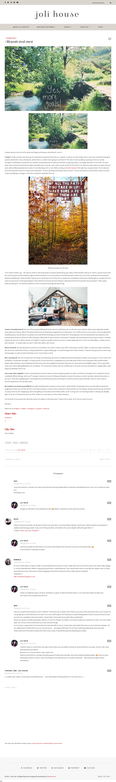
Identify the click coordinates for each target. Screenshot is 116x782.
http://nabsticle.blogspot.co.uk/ (24, 577)
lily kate (21, 450)
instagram (30, 409)
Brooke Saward (71, 168)
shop (100, 27)
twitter (24, 409)
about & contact (21, 27)
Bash (16, 519)
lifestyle (84, 27)
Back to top (104, 776)
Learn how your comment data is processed (47, 743)
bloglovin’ (36, 530)
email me (46, 409)
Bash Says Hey (26, 530)
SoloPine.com (51, 776)
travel (67, 27)
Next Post (105, 459)
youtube (39, 409)
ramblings (12, 38)
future (8, 443)
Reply (109, 481)
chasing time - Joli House (16, 671)
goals (15, 443)
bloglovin (17, 409)
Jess (15, 481)
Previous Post (13, 459)
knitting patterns (45, 27)
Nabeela (17, 560)
